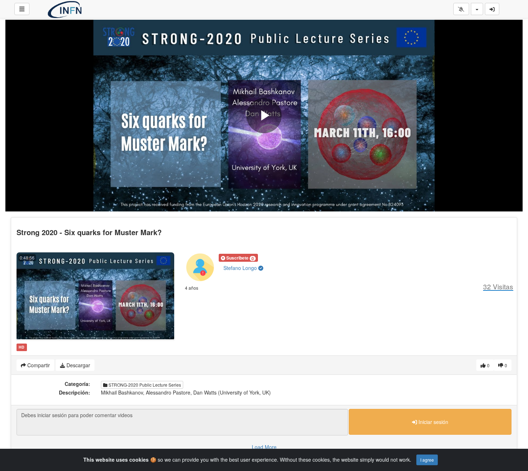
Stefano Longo (240, 267)
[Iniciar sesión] (492, 9)
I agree (427, 460)
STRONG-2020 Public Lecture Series (144, 385)
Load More (264, 447)
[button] (238, 258)
